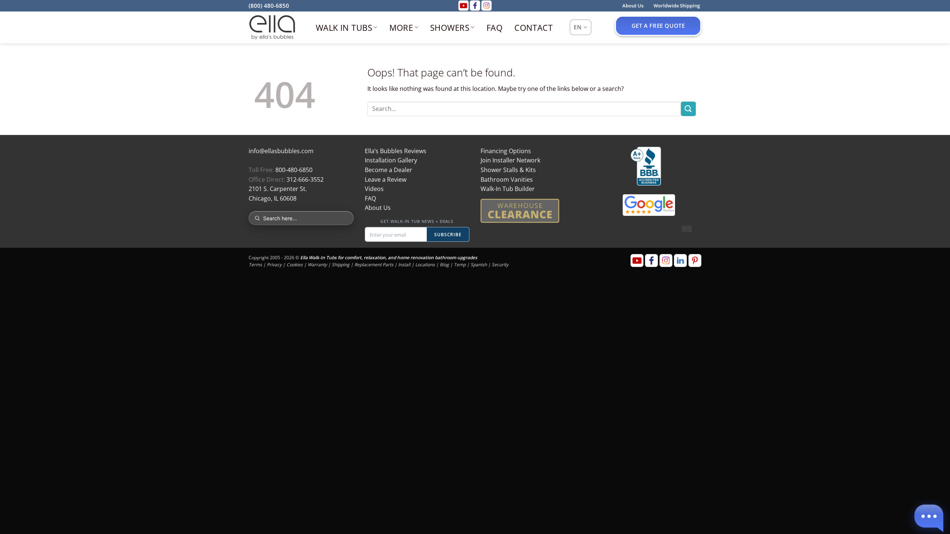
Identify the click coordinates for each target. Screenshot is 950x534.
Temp (460, 264)
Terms (255, 264)
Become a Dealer (388, 170)
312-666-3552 (305, 179)
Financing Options (506, 151)
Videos (374, 189)
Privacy (274, 264)
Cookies (294, 264)
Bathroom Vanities (507, 179)
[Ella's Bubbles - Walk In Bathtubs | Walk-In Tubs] (272, 27)
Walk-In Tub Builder (508, 189)
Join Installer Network (510, 160)
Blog (444, 264)
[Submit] (688, 109)
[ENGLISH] (580, 27)
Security (500, 264)
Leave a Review (385, 179)
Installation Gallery (391, 160)
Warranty (317, 264)
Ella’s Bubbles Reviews (395, 151)
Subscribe (448, 234)
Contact (533, 27)
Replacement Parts (373, 264)
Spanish (479, 264)
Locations (425, 264)
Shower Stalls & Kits (508, 170)
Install (404, 264)
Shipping (341, 264)
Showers (449, 27)
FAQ (494, 27)
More (401, 27)
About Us (378, 208)
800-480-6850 (293, 170)
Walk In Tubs (344, 27)
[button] (929, 516)
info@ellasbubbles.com (281, 151)
